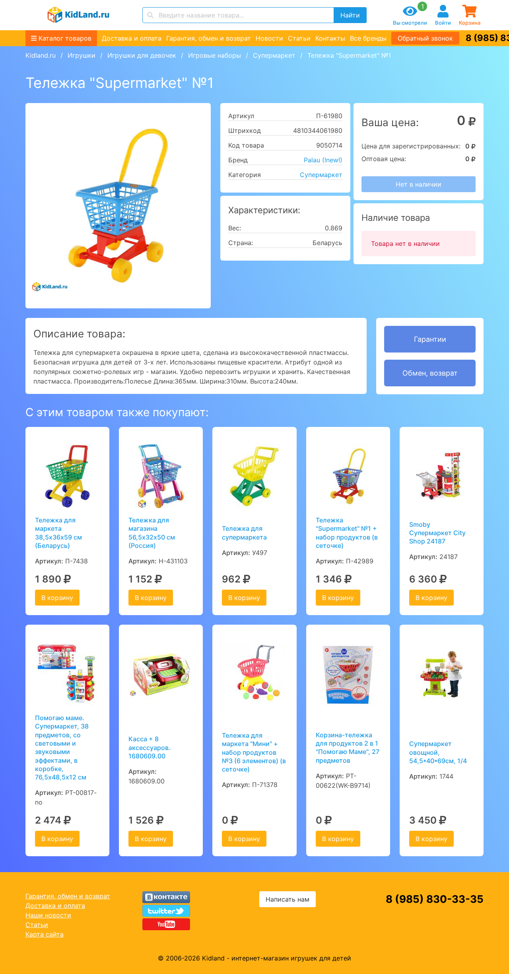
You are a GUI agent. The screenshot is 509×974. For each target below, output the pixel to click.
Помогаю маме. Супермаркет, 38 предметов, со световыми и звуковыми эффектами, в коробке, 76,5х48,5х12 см (62, 747)
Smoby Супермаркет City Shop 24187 (437, 532)
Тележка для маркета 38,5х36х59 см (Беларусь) (58, 532)
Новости (269, 38)
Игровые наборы (214, 55)
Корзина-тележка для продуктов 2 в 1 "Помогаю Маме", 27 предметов (347, 747)
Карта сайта (44, 934)
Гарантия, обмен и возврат (208, 38)
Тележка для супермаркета (244, 532)
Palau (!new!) (323, 160)
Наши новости (48, 915)
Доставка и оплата (131, 38)
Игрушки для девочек (141, 55)
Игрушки (81, 55)
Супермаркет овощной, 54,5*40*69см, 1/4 (438, 752)
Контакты (330, 38)
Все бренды (368, 38)
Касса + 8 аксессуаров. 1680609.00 (149, 747)
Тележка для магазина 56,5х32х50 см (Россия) (151, 532)
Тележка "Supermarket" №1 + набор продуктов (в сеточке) (347, 532)
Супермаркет (274, 55)
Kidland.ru (40, 55)
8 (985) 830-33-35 (435, 899)
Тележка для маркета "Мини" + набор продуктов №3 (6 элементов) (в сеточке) (254, 752)
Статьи (299, 38)
